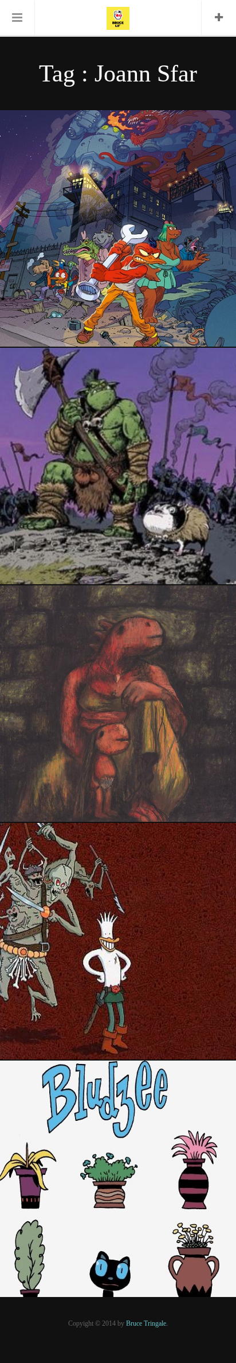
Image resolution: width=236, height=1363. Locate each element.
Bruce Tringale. (147, 1323)
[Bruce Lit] (118, 17)
